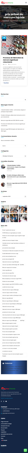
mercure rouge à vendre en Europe (9, 292)
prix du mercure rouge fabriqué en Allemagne (12, 303)
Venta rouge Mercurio (7, 270)
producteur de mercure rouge (8, 312)
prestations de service (6, 434)
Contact (3, 436)
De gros (3, 430)
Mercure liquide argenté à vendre (9, 323)
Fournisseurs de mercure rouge (9, 275)
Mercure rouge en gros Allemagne (9, 320)
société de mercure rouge (7, 287)
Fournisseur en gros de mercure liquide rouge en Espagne (12, 355)
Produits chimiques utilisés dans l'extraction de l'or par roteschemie (13, 116)
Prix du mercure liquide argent (8, 331)
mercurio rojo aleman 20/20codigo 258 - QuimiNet (13, 264)
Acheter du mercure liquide (8, 281)
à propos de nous (5, 425)
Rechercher (5, 94)
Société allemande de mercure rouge (10, 253)
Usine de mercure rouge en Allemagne (10, 289)
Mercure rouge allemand (7, 298)
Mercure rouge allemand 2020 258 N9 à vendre (12, 120)
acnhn (5, 64)
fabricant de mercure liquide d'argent (10, 326)
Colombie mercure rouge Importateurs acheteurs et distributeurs (13, 244)
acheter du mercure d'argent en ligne (10, 240)
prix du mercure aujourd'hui (8, 273)
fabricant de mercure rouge (8, 306)
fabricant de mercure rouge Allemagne (10, 261)
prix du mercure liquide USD (8, 259)
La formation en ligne (6, 423)
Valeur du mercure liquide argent (9, 340)
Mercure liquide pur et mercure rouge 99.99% (11, 278)
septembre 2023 (14, 196)
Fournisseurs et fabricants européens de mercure (13, 250)
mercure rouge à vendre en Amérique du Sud (11, 295)
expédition (3, 432)
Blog (2, 438)
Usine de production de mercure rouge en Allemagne (13, 315)
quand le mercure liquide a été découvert (11, 345)
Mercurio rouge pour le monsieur (9, 267)
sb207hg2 (22, 320)
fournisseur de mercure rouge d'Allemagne (11, 317)
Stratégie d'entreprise (14, 156)
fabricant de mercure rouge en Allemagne (11, 309)
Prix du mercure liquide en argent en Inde (11, 334)
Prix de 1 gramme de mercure (8, 230)
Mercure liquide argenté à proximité (9, 328)
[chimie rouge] (7, 2)
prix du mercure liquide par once (9, 256)
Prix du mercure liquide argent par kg (10, 337)
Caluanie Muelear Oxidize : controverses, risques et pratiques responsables (13, 110)
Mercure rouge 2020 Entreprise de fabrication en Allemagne (12, 130)
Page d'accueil (5, 20)
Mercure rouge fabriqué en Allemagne (10, 301)
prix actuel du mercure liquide (8, 248)
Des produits (4, 428)
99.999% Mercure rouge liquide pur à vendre (11, 232)
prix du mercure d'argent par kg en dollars (11, 342)
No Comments (13, 64)
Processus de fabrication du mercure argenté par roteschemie (13, 60)
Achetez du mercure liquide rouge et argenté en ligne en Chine (13, 236)
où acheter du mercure (7, 351)
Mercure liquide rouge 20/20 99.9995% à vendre (12, 284)
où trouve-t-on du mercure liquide (9, 348)
